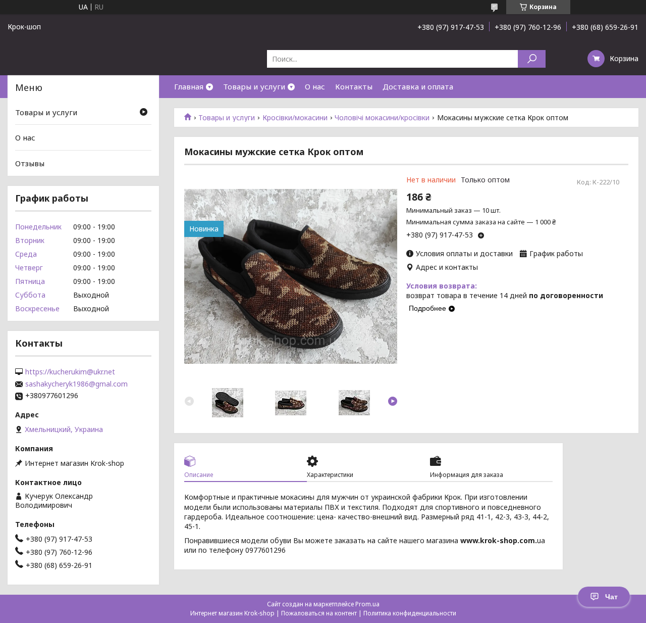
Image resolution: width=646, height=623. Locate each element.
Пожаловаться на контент (319, 613)
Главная (188, 86)
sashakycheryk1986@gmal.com (76, 384)
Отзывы (29, 163)
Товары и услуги (254, 86)
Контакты (353, 86)
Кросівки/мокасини (295, 117)
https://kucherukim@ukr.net (70, 371)
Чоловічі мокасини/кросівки (382, 117)
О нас (315, 86)
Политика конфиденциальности (409, 613)
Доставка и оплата (418, 86)
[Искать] (532, 59)
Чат (611, 597)
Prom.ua (367, 604)
